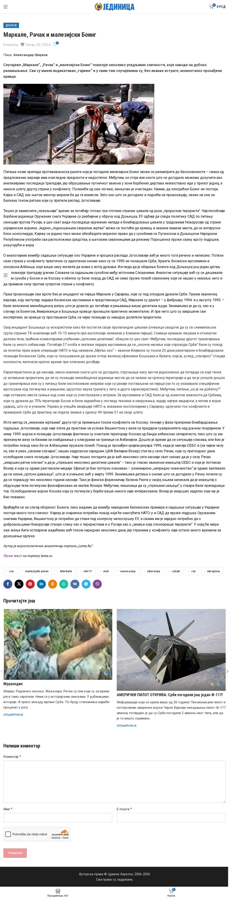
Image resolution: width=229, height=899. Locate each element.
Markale (66, 571)
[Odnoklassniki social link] (52, 584)
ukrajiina (213, 571)
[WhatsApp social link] (63, 584)
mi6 (106, 571)
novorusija (128, 571)
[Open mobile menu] (5, 6)
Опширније (13, 714)
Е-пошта (124, 809)
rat (193, 571)
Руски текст (12, 556)
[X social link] (19, 584)
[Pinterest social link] (30, 584)
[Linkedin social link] (41, 584)
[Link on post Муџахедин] (57, 644)
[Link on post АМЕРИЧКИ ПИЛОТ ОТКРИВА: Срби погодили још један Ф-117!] (171, 650)
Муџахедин (13, 683)
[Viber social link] (97, 584)
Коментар (12, 756)
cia (11, 571)
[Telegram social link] (86, 584)
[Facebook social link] (7, 584)
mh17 (88, 571)
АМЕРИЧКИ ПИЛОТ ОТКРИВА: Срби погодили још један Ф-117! (170, 694)
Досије (11, 25)
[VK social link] (74, 584)
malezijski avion (37, 571)
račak (176, 571)
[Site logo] (115, 6)
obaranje (153, 571)
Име (7, 809)
